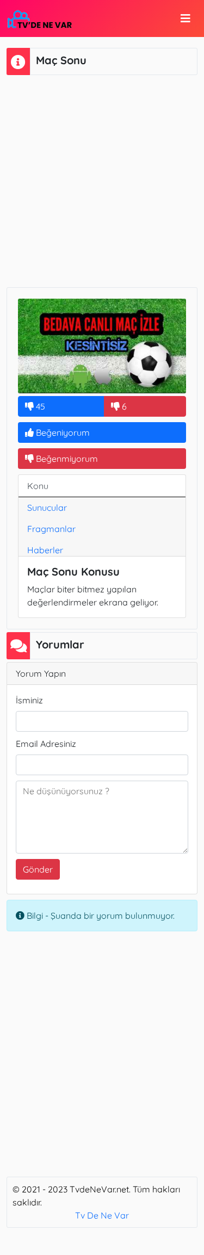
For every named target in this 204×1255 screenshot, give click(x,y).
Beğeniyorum (62, 432)
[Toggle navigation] (185, 18)
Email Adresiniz (46, 743)
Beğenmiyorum (66, 458)
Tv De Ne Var (102, 1215)
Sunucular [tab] (47, 507)
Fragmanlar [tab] (51, 528)
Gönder (38, 869)
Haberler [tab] (45, 550)
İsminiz (29, 700)
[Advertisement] (102, 180)
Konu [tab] (37, 485)
